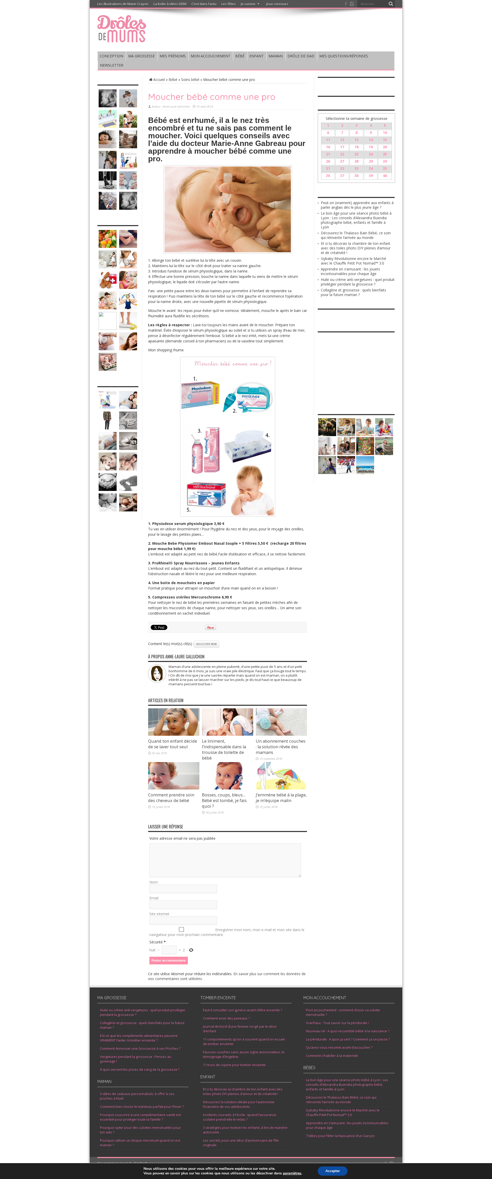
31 (328, 168)
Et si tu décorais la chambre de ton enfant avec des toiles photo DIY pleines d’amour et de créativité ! (356, 248)
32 (342, 168)
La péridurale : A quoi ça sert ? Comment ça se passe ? (348, 1039)
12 (342, 139)
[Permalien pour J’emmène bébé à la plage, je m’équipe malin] (281, 788)
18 (356, 146)
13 (356, 139)
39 (371, 175)
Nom (153, 882)
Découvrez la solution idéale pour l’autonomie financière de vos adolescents (238, 1104)
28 (356, 161)
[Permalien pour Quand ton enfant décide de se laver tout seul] (173, 734)
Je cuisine (248, 4)
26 (328, 161)
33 (356, 168)
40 (385, 175)
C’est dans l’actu (203, 4)
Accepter (332, 1171)
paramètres (292, 1173)
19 (371, 146)
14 (371, 139)
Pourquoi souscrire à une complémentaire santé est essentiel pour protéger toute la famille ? (140, 1117)
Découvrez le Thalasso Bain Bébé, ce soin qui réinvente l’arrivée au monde (356, 235)
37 (342, 175)
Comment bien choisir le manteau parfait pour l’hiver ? (142, 1106)
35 (385, 168)
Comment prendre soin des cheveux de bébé (171, 797)
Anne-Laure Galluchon (176, 106)
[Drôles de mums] (121, 39)
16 (328, 146)
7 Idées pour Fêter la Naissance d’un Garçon (340, 1135)
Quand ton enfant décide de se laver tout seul (172, 744)
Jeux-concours (277, 4)
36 (328, 175)
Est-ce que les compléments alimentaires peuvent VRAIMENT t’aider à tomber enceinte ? (138, 1038)
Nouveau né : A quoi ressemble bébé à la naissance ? (347, 1031)
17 (342, 146)
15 (385, 139)
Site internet (159, 913)
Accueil (159, 79)
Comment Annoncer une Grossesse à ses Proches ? (140, 1048)
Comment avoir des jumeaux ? (226, 1018)
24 (371, 154)
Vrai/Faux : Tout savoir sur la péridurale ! (337, 1022)
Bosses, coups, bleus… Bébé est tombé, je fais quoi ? (224, 800)
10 (385, 132)
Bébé (173, 79)
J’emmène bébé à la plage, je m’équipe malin (281, 797)
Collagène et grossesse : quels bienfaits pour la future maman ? (353, 292)
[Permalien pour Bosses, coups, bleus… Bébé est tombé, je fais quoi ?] (227, 788)
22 (342, 154)
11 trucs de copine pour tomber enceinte (234, 1064)
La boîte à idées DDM (169, 4)
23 (356, 154)
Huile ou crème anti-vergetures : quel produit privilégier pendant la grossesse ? (358, 282)
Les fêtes (228, 4)
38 (356, 175)
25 (385, 154)
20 (385, 146)
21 (328, 154)
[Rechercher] (391, 4)
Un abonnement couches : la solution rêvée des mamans (280, 746)
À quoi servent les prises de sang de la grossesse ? (139, 1069)
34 (371, 168)
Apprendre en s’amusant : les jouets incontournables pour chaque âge (350, 271)
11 (328, 139)
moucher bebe (206, 644)
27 (342, 161)
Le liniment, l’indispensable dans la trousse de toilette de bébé (224, 749)
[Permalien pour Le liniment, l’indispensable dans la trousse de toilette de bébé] (227, 734)
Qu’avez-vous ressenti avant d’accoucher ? (339, 1047)
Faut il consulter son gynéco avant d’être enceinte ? (242, 1010)
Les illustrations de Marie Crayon (122, 4)
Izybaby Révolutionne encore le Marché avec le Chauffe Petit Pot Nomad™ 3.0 (353, 261)
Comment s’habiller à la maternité (332, 1055)
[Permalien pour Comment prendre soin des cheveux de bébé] (173, 788)
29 (371, 161)
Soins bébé (190, 79)
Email (153, 898)
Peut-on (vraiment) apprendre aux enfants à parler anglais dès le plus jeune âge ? (357, 205)
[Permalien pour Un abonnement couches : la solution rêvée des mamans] (281, 734)
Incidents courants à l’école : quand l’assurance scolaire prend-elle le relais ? (239, 1117)
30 (385, 161)
